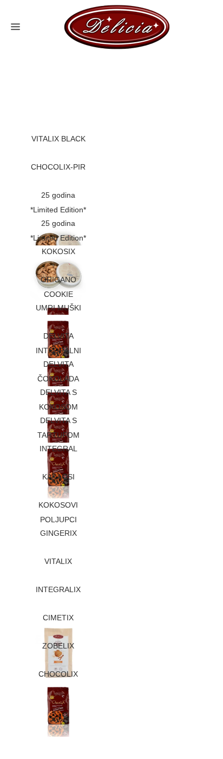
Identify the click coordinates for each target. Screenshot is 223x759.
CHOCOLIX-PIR (58, 167)
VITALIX (58, 561)
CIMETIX (58, 617)
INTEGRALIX (58, 589)
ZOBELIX (58, 645)
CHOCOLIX (58, 674)
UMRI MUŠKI (58, 307)
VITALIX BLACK (58, 138)
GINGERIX (58, 533)
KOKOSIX (58, 251)
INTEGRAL (58, 448)
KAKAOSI (58, 476)
